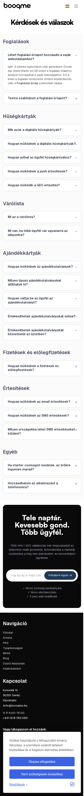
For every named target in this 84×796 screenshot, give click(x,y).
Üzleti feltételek (14, 663)
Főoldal (8, 632)
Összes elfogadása (42, 761)
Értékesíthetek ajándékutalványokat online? (41, 316)
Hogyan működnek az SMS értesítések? (38, 415)
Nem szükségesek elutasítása (42, 774)
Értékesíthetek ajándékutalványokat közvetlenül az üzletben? (36, 332)
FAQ (5, 643)
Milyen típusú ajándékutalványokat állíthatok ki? (34, 282)
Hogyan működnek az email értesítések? (39, 402)
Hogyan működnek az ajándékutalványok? (40, 267)
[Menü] (75, 6)
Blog (6, 658)
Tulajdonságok (13, 648)
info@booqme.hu (15, 705)
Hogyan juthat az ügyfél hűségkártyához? (39, 157)
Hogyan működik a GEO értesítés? (34, 185)
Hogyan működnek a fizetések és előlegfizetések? (33, 368)
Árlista (7, 637)
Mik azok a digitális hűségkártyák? (34, 130)
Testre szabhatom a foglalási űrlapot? (37, 98)
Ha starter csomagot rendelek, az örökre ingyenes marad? (39, 467)
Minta (6, 653)
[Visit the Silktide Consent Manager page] (72, 784)
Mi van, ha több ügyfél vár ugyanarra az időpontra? (38, 233)
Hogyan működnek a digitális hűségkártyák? (42, 144)
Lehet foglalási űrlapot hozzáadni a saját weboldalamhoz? (39, 57)
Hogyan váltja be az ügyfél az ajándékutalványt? (30, 300)
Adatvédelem (12, 668)
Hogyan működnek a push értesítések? (37, 171)
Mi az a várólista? (21, 217)
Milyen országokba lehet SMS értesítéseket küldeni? (41, 431)
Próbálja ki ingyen (58, 575)
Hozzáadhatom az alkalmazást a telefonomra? (33, 485)
